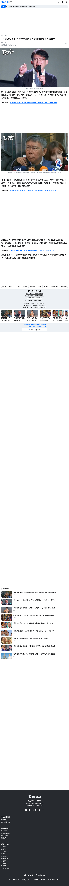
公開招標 (3, 861)
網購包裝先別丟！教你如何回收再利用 (34, 307)
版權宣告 (3, 838)
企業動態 (3, 849)
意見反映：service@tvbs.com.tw (34, 803)
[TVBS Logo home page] (7, 2)
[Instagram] (36, 810)
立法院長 (17, 286)
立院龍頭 (25, 286)
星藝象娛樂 (4, 856)
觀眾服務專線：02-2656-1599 (34, 805)
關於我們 (3, 819)
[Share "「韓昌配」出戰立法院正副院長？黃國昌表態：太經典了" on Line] (62, 2)
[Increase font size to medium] (59, 2)
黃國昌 (10, 286)
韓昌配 (46, 286)
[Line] (29, 810)
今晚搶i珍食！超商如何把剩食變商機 (34, 305)
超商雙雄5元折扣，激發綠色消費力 (34, 303)
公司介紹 (3, 847)
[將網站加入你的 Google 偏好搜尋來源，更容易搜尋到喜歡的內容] (34, 329)
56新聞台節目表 (5, 822)
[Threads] (32, 810)
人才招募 (3, 851)
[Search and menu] (66, 2)
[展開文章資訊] (66, 43)
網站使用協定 (4, 835)
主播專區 (3, 854)
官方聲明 (3, 866)
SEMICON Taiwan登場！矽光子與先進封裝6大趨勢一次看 (21, 6)
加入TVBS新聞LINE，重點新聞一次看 (34, 327)
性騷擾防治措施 (5, 833)
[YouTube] (39, 810)
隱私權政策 (4, 831)
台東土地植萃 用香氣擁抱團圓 (34, 294)
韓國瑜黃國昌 (54, 286)
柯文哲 (4, 286)
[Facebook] (26, 810)
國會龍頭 (32, 286)
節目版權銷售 (4, 858)
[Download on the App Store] (28, 875)
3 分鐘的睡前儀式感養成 (34, 298)
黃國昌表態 (64, 286)
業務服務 (3, 863)
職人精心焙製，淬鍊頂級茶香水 (34, 296)
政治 (6, 35)
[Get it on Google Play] (40, 875)
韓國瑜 (39, 286)
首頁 (2, 35)
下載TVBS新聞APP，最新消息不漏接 (34, 324)
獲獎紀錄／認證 (5, 868)
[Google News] (43, 810)
